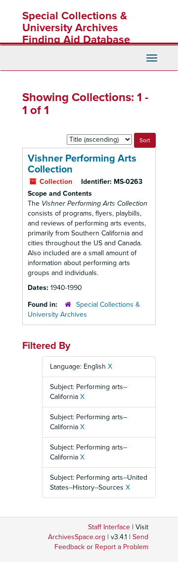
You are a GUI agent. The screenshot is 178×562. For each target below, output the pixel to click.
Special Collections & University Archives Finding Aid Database (76, 27)
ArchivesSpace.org (76, 537)
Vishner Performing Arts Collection (82, 164)
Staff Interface (109, 527)
